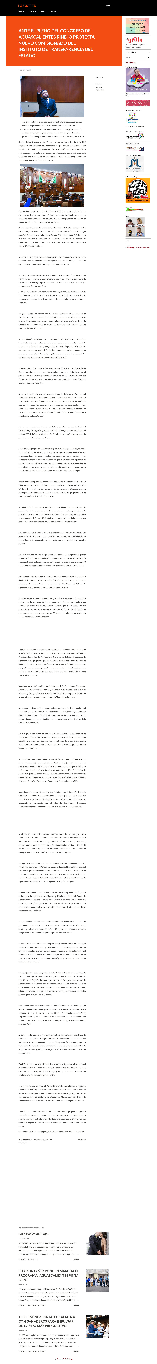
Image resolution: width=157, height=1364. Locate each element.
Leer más (76, 1259)
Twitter (43, 11)
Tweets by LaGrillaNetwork (137, 248)
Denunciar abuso (131, 62)
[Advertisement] (49, 1204)
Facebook (21, 11)
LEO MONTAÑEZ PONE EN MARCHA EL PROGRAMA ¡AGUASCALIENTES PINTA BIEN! (48, 1275)
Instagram (32, 11)
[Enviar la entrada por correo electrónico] (51, 1140)
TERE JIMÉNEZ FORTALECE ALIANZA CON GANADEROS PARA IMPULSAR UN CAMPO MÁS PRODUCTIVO (47, 1321)
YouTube (53, 11)
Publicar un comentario (37, 1305)
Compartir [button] (99, 77)
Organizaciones (100, 90)
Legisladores (99, 87)
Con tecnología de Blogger (65, 1359)
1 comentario (33, 1259)
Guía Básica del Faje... (34, 1234)
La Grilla (27, 6)
